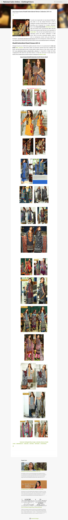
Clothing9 (26, 442)
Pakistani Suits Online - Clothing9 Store (18, 2)
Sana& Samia (26, 443)
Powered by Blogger (35, 518)
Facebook (22, 442)
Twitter (30, 442)
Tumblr (46, 442)
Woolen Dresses (43, 443)
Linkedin (38, 442)
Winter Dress (37, 443)
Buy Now (39, 88)
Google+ (34, 442)
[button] (13, 15)
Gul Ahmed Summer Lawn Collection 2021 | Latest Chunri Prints (32, 489)
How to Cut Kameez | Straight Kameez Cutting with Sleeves (31, 507)
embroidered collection (50, 26)
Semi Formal (32, 443)
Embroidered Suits (20, 443)
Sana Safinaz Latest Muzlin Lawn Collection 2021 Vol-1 (30, 471)
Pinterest (43, 442)
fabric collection (19, 47)
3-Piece (14, 443)
